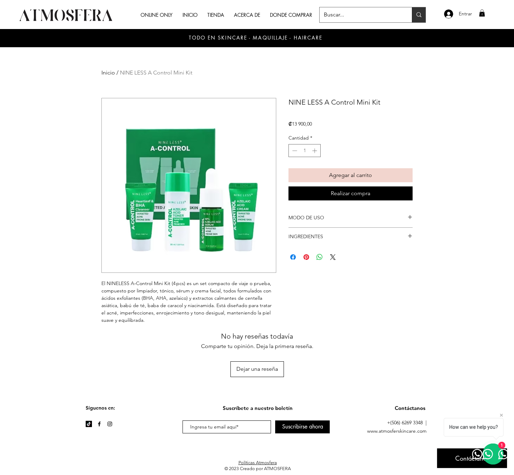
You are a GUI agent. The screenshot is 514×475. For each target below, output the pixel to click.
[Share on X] (333, 257)
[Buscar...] (419, 14)
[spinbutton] (304, 150)
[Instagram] (110, 424)
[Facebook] (99, 424)
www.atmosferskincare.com (397, 431)
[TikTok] (89, 424)
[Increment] (315, 150)
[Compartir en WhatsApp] (319, 257)
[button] (482, 12)
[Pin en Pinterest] (306, 257)
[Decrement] (294, 150)
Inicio (108, 72)
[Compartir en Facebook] (293, 257)
